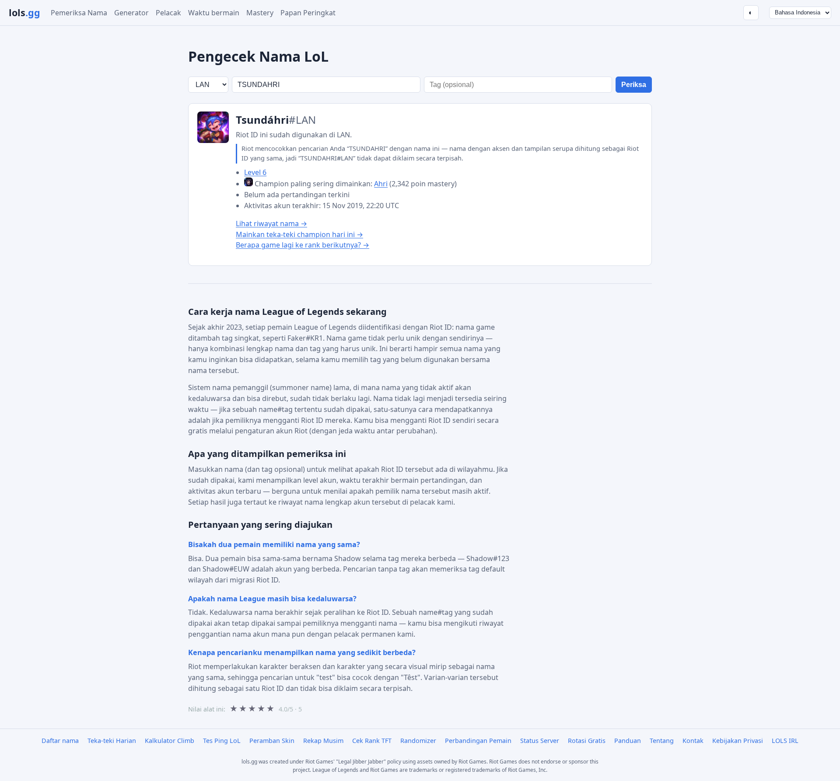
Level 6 (255, 172)
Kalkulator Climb (169, 740)
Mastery (259, 12)
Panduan (627, 740)
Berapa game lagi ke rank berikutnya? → (302, 245)
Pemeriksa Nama (79, 12)
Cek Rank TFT (372, 740)
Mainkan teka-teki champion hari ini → (299, 234)
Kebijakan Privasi (737, 740)
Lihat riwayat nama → (271, 223)
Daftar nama (60, 740)
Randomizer (418, 740)
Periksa (633, 84)
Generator (131, 12)
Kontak (693, 740)
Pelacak (168, 12)
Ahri (381, 183)
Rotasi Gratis (587, 740)
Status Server (539, 740)
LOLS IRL (785, 740)
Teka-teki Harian (112, 740)
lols (24, 12)
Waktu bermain (213, 12)
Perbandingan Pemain (478, 740)
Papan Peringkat (308, 12)
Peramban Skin (271, 740)
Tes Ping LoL (222, 740)
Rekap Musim (323, 740)
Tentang (662, 740)
